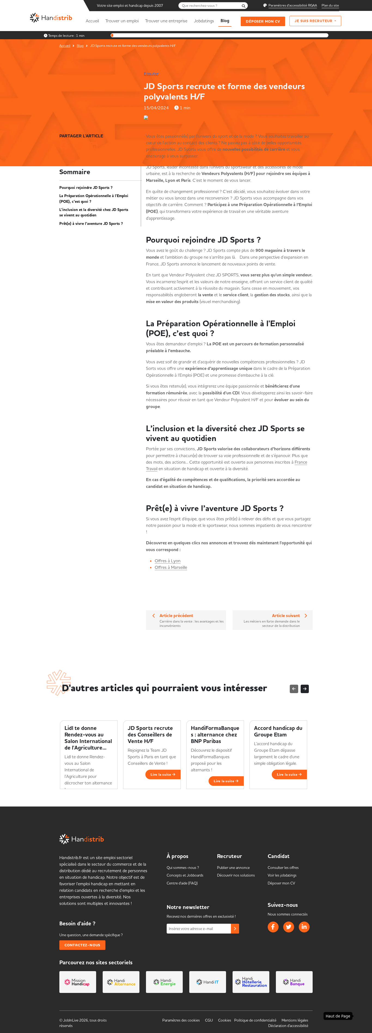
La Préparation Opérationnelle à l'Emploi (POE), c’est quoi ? (93, 199)
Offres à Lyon (168, 560)
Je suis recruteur (314, 21)
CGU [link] (209, 1020)
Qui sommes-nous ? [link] (183, 867)
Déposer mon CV (263, 21)
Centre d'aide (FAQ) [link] (182, 883)
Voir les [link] (282, 875)
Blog (225, 21)
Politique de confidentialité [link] (255, 1020)
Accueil (92, 20)
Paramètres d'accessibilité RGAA (293, 5)
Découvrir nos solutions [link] (236, 875)
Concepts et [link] (185, 875)
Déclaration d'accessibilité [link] (288, 1025)
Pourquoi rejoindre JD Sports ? (88, 187)
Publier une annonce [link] (233, 867)
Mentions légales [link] (295, 1020)
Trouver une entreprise (166, 20)
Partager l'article (81, 136)
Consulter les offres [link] (283, 867)
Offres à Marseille (171, 567)
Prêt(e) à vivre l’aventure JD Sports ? (92, 223)
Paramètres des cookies (181, 1020)
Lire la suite (161, 774)
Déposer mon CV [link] (281, 883)
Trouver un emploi (122, 20)
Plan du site (330, 5)
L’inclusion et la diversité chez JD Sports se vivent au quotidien (93, 212)
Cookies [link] (224, 1020)
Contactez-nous (82, 945)
